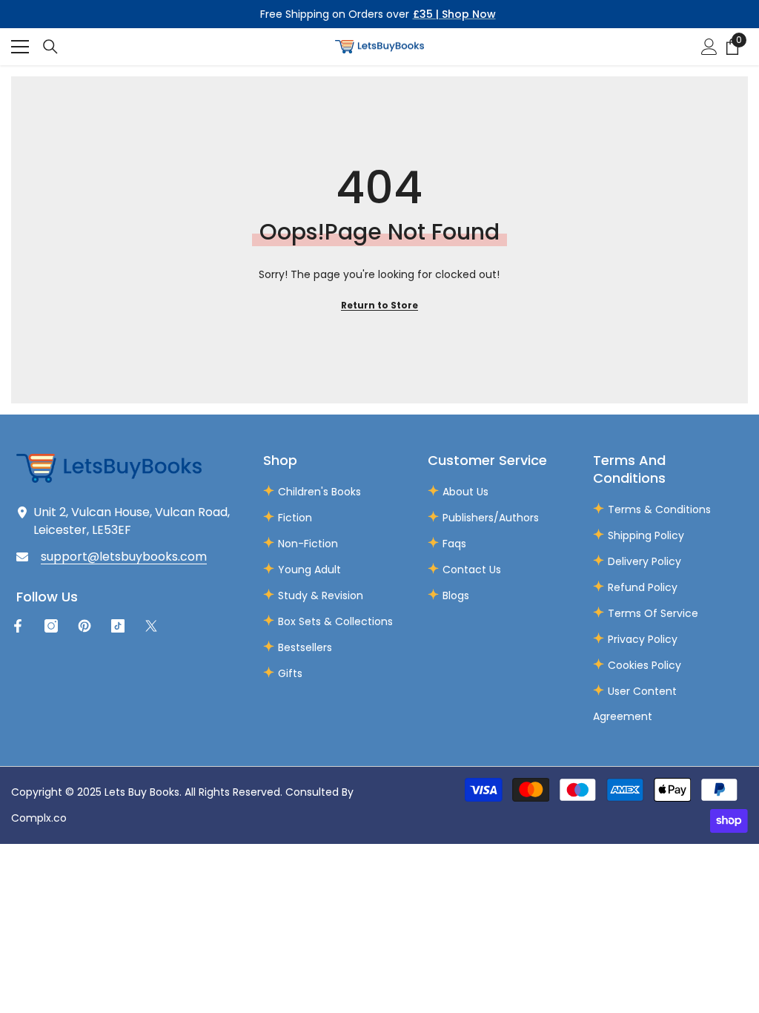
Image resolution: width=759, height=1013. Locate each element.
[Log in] (709, 47)
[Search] (50, 47)
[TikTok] (118, 626)
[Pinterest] (84, 626)
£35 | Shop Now (454, 14)
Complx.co (39, 818)
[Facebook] (18, 626)
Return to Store (379, 305)
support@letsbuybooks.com (124, 556)
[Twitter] (151, 626)
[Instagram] (51, 626)
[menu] (20, 47)
